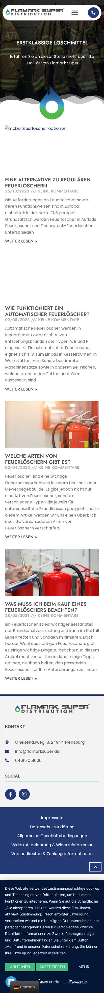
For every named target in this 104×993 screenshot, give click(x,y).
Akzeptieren (52, 966)
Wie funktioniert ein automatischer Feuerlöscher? (47, 311)
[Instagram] (24, 794)
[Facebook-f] (10, 794)
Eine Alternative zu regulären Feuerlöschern (48, 182)
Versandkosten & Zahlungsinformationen (52, 854)
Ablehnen (20, 966)
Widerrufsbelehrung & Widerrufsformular (52, 845)
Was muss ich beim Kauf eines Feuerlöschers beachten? (46, 607)
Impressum (52, 818)
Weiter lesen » (21, 241)
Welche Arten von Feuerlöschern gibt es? (38, 459)
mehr (84, 966)
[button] (74, 12)
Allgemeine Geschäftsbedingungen (52, 836)
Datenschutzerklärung (52, 827)
